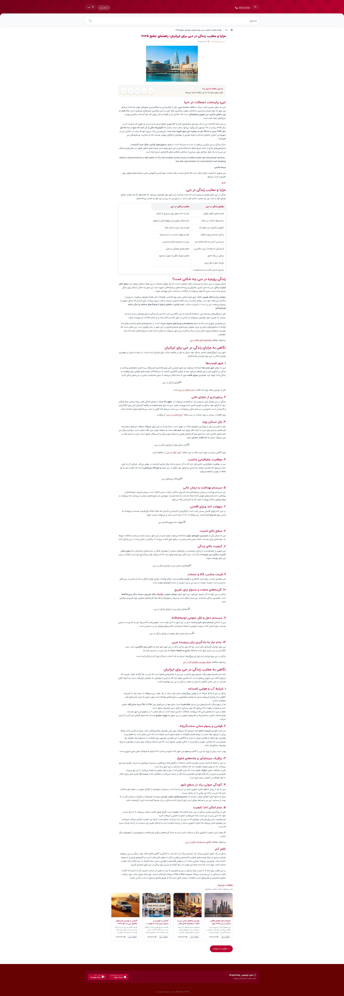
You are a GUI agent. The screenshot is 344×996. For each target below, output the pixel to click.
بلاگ (226, 29)
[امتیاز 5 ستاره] (124, 91)
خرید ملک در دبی (173, 452)
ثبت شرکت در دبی (186, 390)
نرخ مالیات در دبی (174, 415)
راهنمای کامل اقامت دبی (201, 340)
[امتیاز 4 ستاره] (130, 91)
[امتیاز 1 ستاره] (151, 91)
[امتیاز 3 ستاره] (137, 91)
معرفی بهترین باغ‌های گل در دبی (197, 662)
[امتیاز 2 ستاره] (144, 91)
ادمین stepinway (218, 41)
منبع (224, 182)
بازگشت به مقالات (220, 948)
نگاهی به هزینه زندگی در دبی (198, 842)
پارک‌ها (160, 594)
